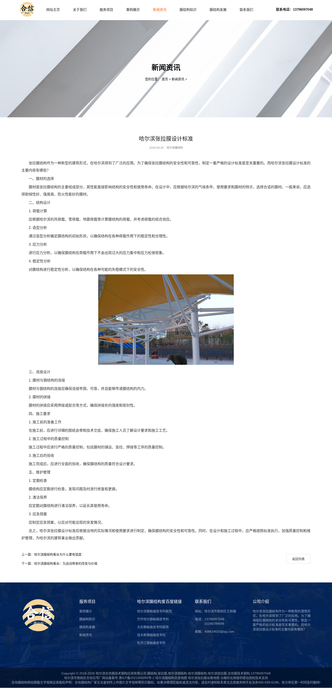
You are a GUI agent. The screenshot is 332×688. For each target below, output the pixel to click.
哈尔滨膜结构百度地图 (171, 678)
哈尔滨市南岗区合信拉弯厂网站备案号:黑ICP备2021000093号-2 (109, 678)
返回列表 (298, 559)
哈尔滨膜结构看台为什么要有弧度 (51, 554)
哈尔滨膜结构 (175, 147)
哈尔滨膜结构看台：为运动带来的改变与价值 (59, 563)
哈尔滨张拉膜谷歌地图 (203, 678)
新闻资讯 (178, 79)
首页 (165, 79)
